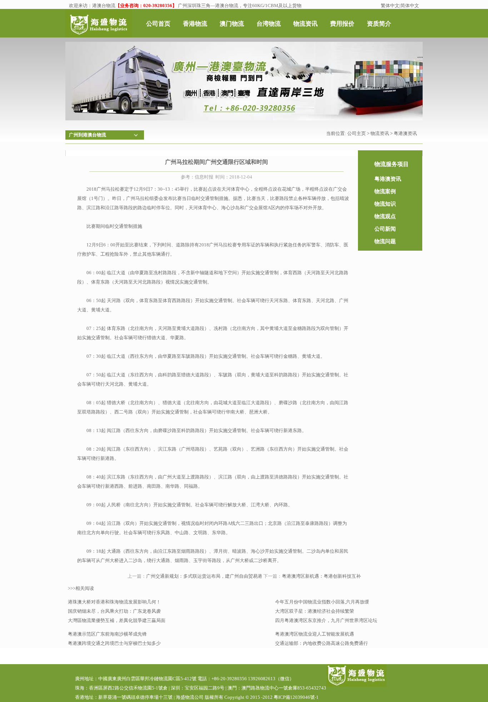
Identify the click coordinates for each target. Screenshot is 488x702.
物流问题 (385, 241)
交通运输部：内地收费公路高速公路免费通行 (321, 643)
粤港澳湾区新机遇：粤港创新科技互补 (321, 576)
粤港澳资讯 (405, 133)
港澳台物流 (103, 5)
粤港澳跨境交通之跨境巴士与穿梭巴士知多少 (114, 643)
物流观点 (385, 216)
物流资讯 (379, 133)
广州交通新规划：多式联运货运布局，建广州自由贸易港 (204, 576)
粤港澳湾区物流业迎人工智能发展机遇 (314, 634)
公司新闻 (385, 229)
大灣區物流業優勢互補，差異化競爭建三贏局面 (116, 620)
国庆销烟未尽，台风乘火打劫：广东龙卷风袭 (114, 611)
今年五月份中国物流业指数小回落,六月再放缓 (322, 602)
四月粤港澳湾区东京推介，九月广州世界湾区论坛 (326, 620)
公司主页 (356, 133)
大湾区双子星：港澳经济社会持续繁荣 (314, 611)
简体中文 (409, 5)
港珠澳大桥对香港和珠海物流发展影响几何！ (114, 602)
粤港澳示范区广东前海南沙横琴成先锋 (107, 634)
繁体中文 (390, 5)
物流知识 (385, 204)
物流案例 (385, 191)
